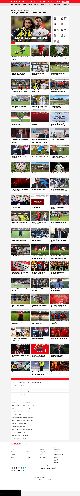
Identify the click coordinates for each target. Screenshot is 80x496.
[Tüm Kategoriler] (12, 4)
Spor (12, 451)
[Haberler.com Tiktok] (19, 471)
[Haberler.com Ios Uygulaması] (43, 468)
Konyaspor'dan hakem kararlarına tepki (19, 423)
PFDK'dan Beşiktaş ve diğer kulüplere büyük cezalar (22, 394)
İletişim (59, 444)
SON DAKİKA (18, 4)
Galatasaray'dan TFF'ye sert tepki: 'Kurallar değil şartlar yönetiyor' (24, 399)
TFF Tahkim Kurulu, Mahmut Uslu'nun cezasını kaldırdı (22, 388)
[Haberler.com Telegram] (21, 471)
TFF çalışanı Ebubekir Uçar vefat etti (19, 438)
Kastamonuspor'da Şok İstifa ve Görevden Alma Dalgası (22, 429)
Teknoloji (27, 451)
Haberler (12, 447)
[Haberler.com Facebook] (14, 468)
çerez (2, 491)
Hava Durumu (42, 449)
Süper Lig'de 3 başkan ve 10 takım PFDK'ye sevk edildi (22, 417)
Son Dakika (13, 454)
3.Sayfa (12, 457)
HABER (56, 1)
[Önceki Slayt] (13, 30)
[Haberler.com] (16, 444)
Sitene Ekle (56, 462)
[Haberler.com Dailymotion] (23, 471)
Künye (63, 444)
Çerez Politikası (57, 452)
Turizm (27, 454)
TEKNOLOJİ (43, 4)
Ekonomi (12, 449)
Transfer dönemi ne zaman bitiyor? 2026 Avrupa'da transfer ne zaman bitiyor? (27, 382)
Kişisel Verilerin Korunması (58, 454)
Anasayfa (13, 10)
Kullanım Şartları (57, 449)
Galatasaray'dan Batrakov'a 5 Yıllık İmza (19, 426)
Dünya (12, 459)
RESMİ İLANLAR (57, 4)
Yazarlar (27, 455)
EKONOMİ (33, 1)
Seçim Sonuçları (42, 452)
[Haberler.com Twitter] (17, 468)
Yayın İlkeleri (67, 444)
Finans (27, 452)
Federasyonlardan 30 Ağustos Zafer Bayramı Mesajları (22, 385)
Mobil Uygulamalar (57, 459)
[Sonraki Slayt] (49, 30)
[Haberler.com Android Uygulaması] (48, 468)
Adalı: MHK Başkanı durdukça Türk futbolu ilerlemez (22, 402)
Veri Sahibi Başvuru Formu (58, 455)
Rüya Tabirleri (42, 455)
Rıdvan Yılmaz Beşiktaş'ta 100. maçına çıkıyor (20, 411)
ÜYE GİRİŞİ (66, 1)
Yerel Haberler (28, 457)
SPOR (44, 1)
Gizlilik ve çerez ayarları (32, 479)
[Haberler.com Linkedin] (21, 468)
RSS (55, 460)
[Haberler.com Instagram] (19, 468)
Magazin (12, 452)
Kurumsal (56, 447)
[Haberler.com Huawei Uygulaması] (53, 468)
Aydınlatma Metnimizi (9, 493)
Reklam (55, 444)
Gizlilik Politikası (57, 451)
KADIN (24, 4)
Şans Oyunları (42, 454)
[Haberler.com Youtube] (17, 471)
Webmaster (56, 457)
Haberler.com (42, 447)
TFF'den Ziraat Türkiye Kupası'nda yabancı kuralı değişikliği (23, 405)
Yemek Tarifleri (42, 457)
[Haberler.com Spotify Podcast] (26, 468)
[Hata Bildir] (38, 479)
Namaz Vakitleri (42, 451)
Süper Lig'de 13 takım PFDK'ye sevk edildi (20, 435)
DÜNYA (49, 4)
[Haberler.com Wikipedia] (14, 471)
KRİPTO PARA (50, 1)
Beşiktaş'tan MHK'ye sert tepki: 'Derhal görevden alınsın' (22, 420)
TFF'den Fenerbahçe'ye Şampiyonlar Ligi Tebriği (21, 396)
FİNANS (30, 4)
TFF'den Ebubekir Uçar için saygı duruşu (19, 432)
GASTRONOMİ (66, 4)
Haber (36, 477)
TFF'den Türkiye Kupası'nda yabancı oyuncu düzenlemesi (23, 408)
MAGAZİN (39, 1)
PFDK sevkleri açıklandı (16, 414)
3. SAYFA (36, 4)
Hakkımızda (51, 444)
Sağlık (27, 449)
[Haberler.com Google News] (12, 468)
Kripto (12, 455)
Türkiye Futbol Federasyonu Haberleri (22, 10)
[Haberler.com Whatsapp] (23, 468)
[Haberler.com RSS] (12, 471)
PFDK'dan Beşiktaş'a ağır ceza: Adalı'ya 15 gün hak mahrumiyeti (24, 391)
